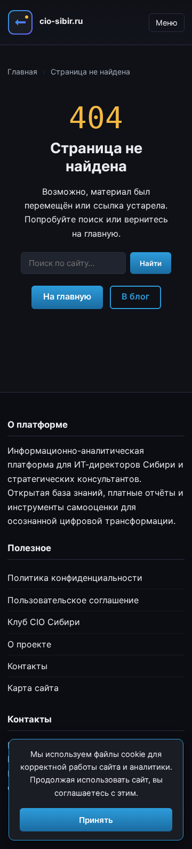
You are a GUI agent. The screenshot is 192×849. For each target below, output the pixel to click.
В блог (135, 296)
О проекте (29, 644)
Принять (96, 820)
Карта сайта (33, 687)
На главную (67, 296)
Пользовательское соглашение (73, 600)
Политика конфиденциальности (74, 577)
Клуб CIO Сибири (43, 622)
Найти (151, 263)
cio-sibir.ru (61, 21)
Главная (22, 71)
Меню (167, 22)
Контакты (27, 666)
